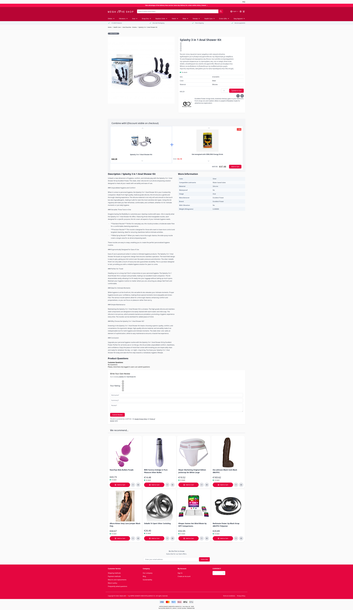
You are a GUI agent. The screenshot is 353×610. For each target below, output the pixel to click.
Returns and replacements (117, 580)
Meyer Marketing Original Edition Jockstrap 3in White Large (192, 471)
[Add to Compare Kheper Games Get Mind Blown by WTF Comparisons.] (207, 538)
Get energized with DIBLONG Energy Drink (207, 154)
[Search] (220, 11)
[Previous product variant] (142, 128)
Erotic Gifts (223, 19)
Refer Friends (113, 33)
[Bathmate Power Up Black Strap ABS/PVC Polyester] (228, 506)
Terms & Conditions (229, 596)
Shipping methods (114, 573)
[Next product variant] (142, 161)
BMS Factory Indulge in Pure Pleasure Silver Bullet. (156, 471)
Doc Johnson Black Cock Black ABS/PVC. (225, 471)
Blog (144, 576)
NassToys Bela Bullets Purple (121, 470)
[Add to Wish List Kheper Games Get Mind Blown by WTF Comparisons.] (201, 538)
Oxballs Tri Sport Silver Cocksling (157, 523)
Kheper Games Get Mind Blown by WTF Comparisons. (192, 524)
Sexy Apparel (238, 19)
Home (109, 27)
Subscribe (204, 559)
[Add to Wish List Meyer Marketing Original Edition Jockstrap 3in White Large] (201, 485)
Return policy (112, 583)
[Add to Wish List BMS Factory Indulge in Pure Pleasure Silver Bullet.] (167, 485)
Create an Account (184, 576)
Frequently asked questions (117, 586)
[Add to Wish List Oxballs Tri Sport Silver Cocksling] (167, 538)
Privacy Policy (241, 596)
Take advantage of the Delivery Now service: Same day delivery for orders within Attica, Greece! (175, 5)
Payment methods (114, 576)
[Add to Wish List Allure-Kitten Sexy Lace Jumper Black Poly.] (133, 538)
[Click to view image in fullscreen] (141, 70)
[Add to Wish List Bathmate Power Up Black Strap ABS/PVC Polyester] (236, 538)
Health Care (208, 19)
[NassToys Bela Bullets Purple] (125, 452)
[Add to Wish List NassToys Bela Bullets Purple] (133, 485)
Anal (133, 19)
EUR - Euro (217, 573)
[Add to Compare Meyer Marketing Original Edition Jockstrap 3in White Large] (207, 485)
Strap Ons (145, 19)
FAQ (243, 2)
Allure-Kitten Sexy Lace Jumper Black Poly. (125, 524)
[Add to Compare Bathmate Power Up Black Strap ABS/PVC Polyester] (241, 538)
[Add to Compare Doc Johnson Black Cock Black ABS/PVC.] (241, 485)
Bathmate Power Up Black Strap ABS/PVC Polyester (226, 524)
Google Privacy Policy (141, 419)
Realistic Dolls (160, 19)
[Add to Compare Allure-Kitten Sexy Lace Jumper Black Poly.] (138, 538)
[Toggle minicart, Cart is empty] (243, 11)
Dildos (110, 19)
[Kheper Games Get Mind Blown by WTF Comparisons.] (193, 506)
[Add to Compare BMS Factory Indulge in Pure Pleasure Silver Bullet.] (172, 485)
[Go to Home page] (120, 11)
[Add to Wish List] (238, 95)
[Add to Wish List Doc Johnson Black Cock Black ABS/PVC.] (236, 485)
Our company (147, 573)
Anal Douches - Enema (130, 27)
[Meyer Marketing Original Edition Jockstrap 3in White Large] (193, 452)
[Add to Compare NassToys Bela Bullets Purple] (138, 485)
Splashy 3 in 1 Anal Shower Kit (148, 27)
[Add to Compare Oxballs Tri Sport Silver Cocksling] (172, 538)
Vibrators (122, 19)
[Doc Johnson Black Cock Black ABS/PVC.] (228, 452)
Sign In (180, 573)
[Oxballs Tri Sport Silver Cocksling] (159, 506)
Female (195, 19)
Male (184, 19)
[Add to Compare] (242, 95)
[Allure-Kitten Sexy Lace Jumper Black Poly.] (125, 506)
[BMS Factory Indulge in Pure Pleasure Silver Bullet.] (159, 452)
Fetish (174, 19)
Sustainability (147, 580)
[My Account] (240, 11)
